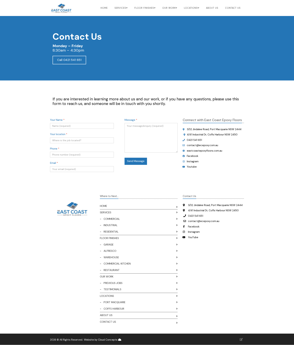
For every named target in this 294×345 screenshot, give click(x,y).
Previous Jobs (113, 283)
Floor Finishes (109, 238)
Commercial (112, 219)
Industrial (111, 225)
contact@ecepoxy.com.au (202, 145)
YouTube (192, 237)
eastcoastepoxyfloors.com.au (204, 150)
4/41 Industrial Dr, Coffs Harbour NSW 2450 (212, 134)
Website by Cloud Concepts (101, 339)
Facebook (192, 156)
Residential (111, 231)
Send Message (135, 161)
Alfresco (110, 251)
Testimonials (112, 289)
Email (54, 163)
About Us (212, 7)
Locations (107, 296)
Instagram (193, 161)
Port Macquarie (114, 302)
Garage (108, 244)
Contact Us (233, 7)
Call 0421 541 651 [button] (69, 60)
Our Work (106, 276)
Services (105, 212)
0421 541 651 (194, 140)
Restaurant (112, 270)
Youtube (192, 166)
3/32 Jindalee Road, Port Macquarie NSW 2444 (214, 129)
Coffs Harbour (114, 308)
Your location (58, 134)
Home (104, 7)
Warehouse (111, 257)
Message (131, 120)
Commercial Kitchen (117, 263)
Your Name (57, 120)
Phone (54, 148)
